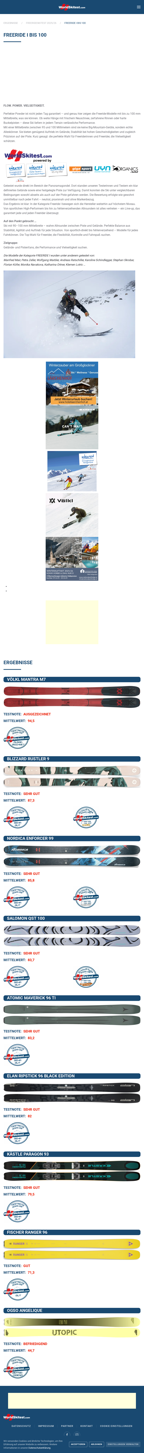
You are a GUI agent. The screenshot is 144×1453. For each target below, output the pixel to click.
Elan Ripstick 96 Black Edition (41, 1075)
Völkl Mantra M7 (26, 679)
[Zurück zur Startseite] (72, 7)
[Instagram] (77, 1435)
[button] (138, 7)
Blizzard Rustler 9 (28, 758)
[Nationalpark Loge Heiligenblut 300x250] (72, 558)
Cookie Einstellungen (116, 1426)
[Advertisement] (72, 73)
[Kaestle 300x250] (72, 427)
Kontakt (86, 1426)
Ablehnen (96, 1444)
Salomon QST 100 (26, 918)
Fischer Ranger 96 (27, 1232)
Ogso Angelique (24, 1310)
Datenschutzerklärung (39, 1448)
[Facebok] (67, 1435)
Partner (67, 1426)
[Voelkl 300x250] (72, 514)
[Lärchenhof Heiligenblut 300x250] (72, 383)
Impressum (46, 1426)
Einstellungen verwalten (123, 1444)
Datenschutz (21, 1426)
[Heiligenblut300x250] (72, 471)
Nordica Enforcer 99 (30, 838)
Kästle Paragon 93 (28, 1154)
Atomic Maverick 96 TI (31, 997)
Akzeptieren (78, 1444)
